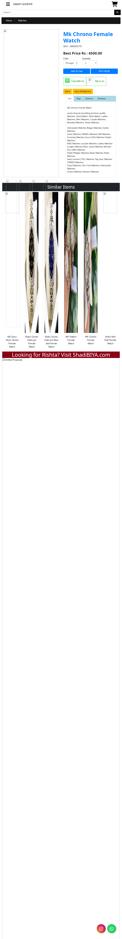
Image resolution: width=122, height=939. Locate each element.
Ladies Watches (105, 143)
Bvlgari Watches (95, 128)
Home (9, 20)
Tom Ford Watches (91, 165)
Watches (22, 20)
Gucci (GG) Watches (95, 137)
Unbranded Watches (77, 128)
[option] (12, 271)
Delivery (89, 98)
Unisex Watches (75, 171)
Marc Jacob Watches (93, 146)
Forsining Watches (76, 137)
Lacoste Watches (89, 143)
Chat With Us (77, 81)
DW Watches (104, 134)
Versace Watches (91, 171)
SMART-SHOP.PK (17, 4)
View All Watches (82, 91)
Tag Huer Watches (103, 159)
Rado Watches (97, 153)
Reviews (102, 98)
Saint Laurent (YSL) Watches (81, 159)
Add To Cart (76, 71)
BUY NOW (104, 71)
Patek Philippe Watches (78, 153)
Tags (78, 98)
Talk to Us (99, 81)
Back (67, 91)
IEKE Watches (74, 143)
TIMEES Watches (75, 162)
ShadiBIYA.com (91, 354)
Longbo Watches (75, 146)
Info (69, 98)
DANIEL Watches (90, 134)
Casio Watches (74, 134)
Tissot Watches (74, 165)
